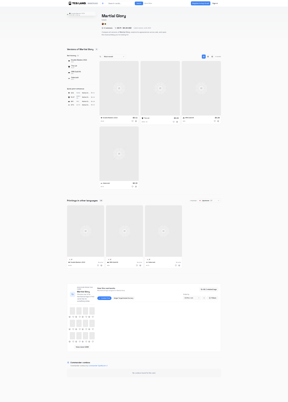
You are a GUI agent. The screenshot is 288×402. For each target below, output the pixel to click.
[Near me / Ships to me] (104, 3)
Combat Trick (105, 298)
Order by (186, 294)
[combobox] (114, 57)
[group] (208, 56)
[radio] (204, 57)
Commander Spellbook (97, 366)
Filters (213, 298)
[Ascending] (204, 298)
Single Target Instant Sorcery (123, 298)
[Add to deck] (135, 121)
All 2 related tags (210, 289)
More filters (148, 3)
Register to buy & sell (200, 3)
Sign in (215, 3)
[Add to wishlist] (132, 121)
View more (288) (82, 347)
